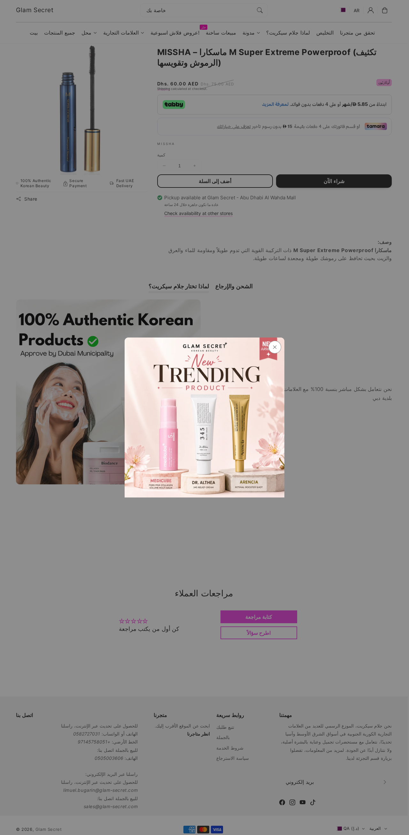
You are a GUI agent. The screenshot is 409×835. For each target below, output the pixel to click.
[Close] (274, 347)
